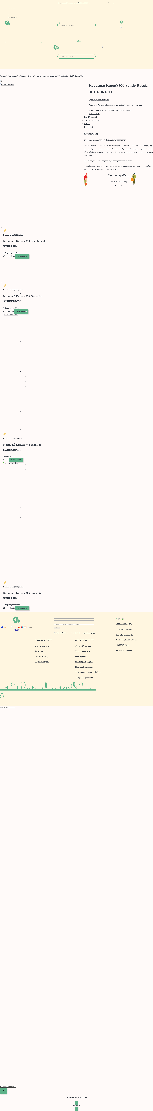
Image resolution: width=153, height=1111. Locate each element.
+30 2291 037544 (12, 8)
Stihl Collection (28, 338)
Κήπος (24, 459)
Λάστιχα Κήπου (28, 346)
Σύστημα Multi (28, 303)
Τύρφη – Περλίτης (28, 514)
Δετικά (25, 489)
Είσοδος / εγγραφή (112, 2)
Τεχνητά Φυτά (27, 409)
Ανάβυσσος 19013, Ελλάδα (126, 640)
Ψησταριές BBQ (28, 479)
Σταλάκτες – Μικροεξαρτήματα (32, 356)
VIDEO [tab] (87, 124)
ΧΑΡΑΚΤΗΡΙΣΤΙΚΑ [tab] (92, 120)
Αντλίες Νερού (27, 323)
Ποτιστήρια (27, 442)
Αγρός (24, 487)
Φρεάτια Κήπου (28, 366)
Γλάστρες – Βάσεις (26, 76)
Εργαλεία (25, 429)
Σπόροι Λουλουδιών (31, 386)
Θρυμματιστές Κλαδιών (30, 557)
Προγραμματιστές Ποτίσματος (31, 343)
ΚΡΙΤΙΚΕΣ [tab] (88, 127)
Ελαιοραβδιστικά (28, 318)
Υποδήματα (27, 421)
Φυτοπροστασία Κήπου (30, 477)
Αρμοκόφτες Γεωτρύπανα (30, 326)
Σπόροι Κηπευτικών (31, 376)
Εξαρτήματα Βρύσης (29, 349)
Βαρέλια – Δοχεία (28, 494)
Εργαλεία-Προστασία (29, 328)
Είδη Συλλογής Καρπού (30, 497)
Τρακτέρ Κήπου (28, 560)
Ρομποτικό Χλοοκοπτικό (30, 532)
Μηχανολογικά (27, 449)
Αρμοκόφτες (27, 562)
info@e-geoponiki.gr (12, 17)
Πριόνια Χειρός (28, 437)
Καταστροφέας (27, 545)
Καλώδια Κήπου (28, 364)
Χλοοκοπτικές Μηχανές (30, 530)
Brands (24, 570)
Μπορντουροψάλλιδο (29, 535)
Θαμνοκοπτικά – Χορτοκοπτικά (32, 522)
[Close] (3, 1091)
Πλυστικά (26, 537)
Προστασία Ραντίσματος (30, 427)
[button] (1, 81)
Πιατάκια (28, 467)
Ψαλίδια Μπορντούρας (29, 311)
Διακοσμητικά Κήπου (29, 482)
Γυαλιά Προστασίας (29, 416)
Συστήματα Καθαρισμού (30, 540)
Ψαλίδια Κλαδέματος (29, 434)
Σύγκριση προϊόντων (8, 1087)
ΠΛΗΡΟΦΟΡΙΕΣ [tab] (90, 117)
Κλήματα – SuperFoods (30, 401)
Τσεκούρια (26, 439)
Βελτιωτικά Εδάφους (29, 507)
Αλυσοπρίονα (27, 296)
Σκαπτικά (26, 316)
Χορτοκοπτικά (27, 298)
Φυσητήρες (27, 306)
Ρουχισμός (26, 419)
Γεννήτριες (26, 547)
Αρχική (3, 76)
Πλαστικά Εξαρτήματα (29, 354)
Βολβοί (28, 381)
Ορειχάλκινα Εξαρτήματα (30, 369)
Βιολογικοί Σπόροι (31, 379)
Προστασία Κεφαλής (29, 424)
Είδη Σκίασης (27, 484)
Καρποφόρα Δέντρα (29, 391)
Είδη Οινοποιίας (28, 502)
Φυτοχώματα (27, 512)
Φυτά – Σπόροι (27, 371)
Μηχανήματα (26, 517)
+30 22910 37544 (122, 645)
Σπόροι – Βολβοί (28, 374)
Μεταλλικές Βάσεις (31, 472)
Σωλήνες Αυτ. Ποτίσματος (30, 359)
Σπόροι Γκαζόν (30, 384)
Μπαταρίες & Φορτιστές (30, 336)
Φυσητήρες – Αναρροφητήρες (31, 527)
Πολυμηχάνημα (28, 525)
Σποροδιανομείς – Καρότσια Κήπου (33, 447)
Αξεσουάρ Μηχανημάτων (30, 331)
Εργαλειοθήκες (27, 452)
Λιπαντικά (26, 333)
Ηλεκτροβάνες (27, 361)
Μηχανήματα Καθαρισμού (30, 313)
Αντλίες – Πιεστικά (29, 550)
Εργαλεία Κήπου (28, 432)
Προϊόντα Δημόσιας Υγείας (30, 474)
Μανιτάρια (26, 399)
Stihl (23, 293)
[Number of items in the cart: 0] (121, 27)
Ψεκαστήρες (27, 444)
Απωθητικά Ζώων (28, 492)
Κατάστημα (12, 76)
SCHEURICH (94, 114)
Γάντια (25, 414)
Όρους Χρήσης (89, 633)
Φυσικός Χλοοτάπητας (29, 404)
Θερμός (26, 454)
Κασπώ (38, 76)
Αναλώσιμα (27, 567)
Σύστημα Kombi (28, 301)
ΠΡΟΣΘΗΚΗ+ (22, 256)
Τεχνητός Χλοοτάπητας (30, 406)
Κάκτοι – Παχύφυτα (29, 396)
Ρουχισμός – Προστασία (31, 412)
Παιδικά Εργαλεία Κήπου (30, 457)
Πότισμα (25, 341)
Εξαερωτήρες (27, 555)
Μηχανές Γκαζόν (28, 308)
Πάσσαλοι (26, 504)
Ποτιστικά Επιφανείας (29, 351)
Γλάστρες (28, 464)
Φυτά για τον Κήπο (29, 389)
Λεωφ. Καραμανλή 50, (124, 635)
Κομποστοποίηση (28, 499)
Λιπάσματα (27, 509)
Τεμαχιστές (27, 321)
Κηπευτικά (26, 394)
